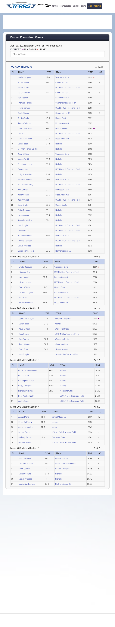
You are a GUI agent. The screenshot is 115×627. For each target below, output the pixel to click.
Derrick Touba (23, 118)
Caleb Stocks (23, 113)
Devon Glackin (24, 93)
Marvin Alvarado (24, 246)
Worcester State (62, 77)
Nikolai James (24, 108)
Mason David (23, 159)
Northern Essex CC (63, 128)
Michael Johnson (25, 241)
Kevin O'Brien (23, 154)
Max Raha (22, 133)
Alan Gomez (23, 190)
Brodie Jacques (24, 77)
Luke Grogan (23, 144)
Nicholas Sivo (23, 87)
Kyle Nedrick (23, 98)
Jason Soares (23, 195)
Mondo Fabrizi (23, 230)
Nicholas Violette (25, 179)
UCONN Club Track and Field (67, 87)
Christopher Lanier (25, 164)
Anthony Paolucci (25, 235)
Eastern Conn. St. (62, 98)
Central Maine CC (62, 82)
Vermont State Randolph (65, 103)
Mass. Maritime (62, 139)
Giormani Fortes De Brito (28, 149)
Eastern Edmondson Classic (27, 37)
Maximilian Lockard (26, 251)
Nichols (58, 144)
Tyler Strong (23, 169)
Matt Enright (23, 225)
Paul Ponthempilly (25, 184)
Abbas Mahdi (23, 82)
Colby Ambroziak (25, 174)
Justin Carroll (23, 200)
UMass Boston (61, 118)
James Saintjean (25, 123)
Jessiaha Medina (25, 220)
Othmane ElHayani (25, 128)
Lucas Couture (24, 215)
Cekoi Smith (23, 205)
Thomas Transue (25, 103)
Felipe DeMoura (24, 210)
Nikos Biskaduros (25, 139)
